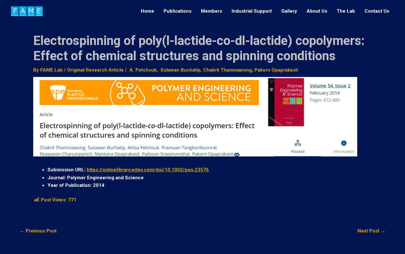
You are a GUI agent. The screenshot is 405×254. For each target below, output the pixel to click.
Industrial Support (252, 11)
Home (147, 11)
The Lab (346, 11)
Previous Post (38, 231)
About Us (317, 11)
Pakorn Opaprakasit (276, 70)
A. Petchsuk (142, 70)
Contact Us (376, 11)
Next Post (371, 231)
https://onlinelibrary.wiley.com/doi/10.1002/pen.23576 (148, 170)
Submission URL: (66, 170)
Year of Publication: (69, 185)
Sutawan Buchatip (180, 70)
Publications (177, 11)
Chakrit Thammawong (227, 70)
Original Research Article (95, 70)
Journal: (56, 178)
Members (211, 11)
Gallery (289, 11)
